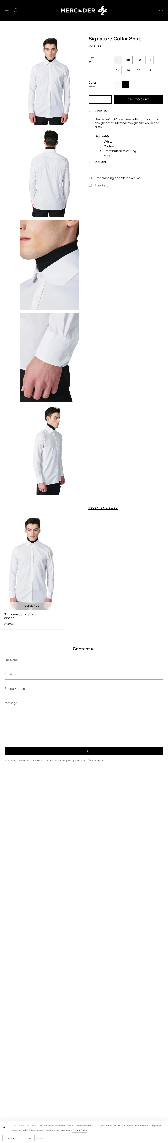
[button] (15, 10)
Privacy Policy (79, 1129)
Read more (98, 161)
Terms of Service (87, 760)
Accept (10, 1138)
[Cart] (161, 10)
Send (84, 751)
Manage (40, 1138)
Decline (27, 1138)
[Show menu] (6, 10)
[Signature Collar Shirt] (32, 562)
